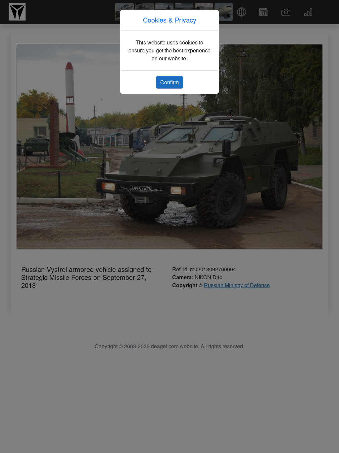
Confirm (169, 82)
